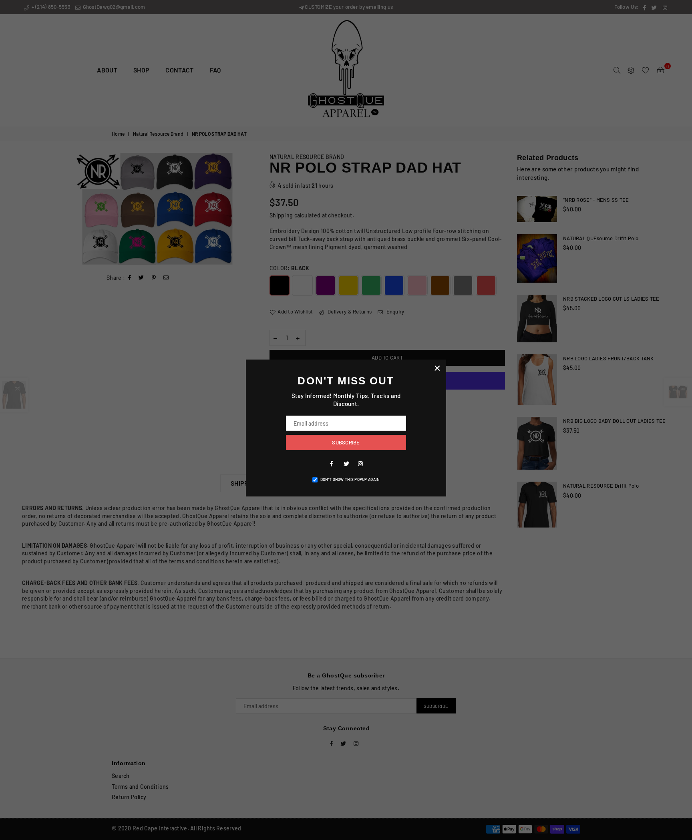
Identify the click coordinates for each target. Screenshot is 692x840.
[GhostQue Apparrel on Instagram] (360, 463)
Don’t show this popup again (350, 479)
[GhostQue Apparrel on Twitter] (346, 463)
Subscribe (346, 442)
